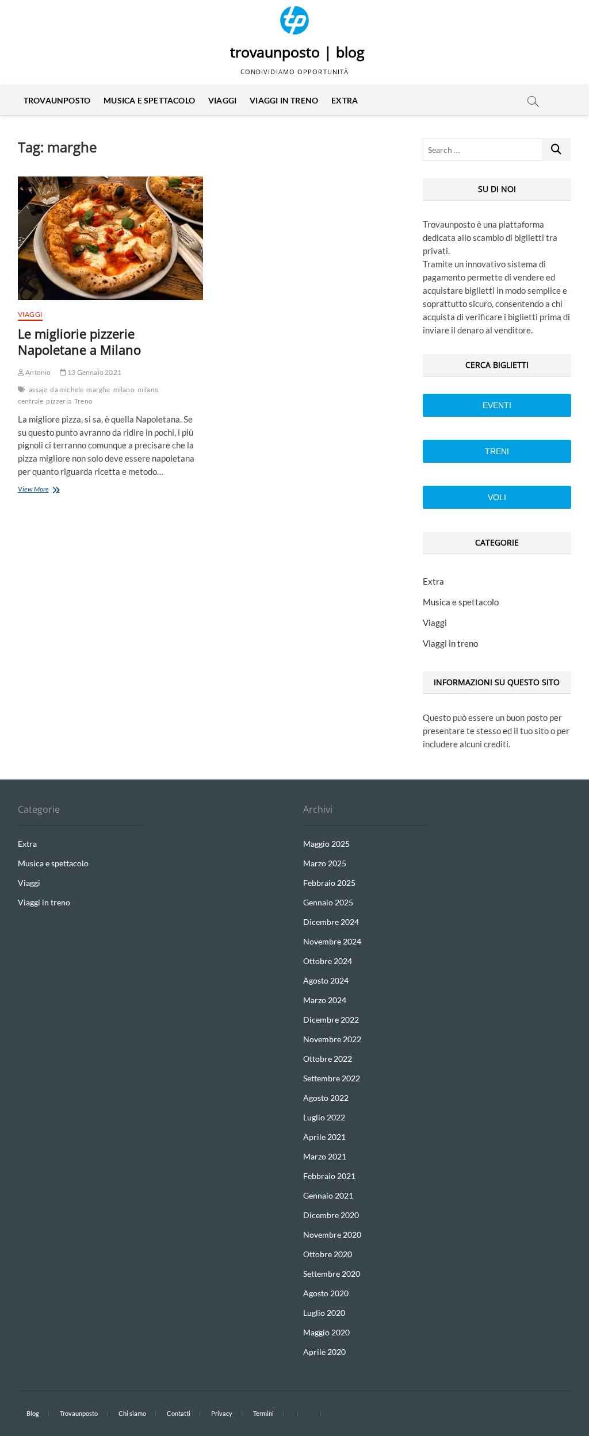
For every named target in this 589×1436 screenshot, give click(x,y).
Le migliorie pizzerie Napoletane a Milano (79, 341)
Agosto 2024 (326, 980)
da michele (66, 389)
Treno (83, 401)
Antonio (37, 372)
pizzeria (58, 401)
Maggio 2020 (326, 1332)
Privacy (221, 1413)
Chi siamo (132, 1413)
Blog (32, 1413)
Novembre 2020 (332, 1234)
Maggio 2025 (326, 843)
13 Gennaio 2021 (93, 372)
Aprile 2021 (324, 1137)
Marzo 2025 (324, 863)
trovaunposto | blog (297, 52)
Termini (263, 1413)
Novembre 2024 (332, 941)
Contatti (178, 1413)
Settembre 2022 (331, 1078)
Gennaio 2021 (328, 1195)
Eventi (497, 405)
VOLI (497, 497)
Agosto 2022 (326, 1098)
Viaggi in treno (284, 100)
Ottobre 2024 (327, 961)
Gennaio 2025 (328, 902)
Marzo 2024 (324, 1000)
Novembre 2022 (332, 1039)
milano (124, 389)
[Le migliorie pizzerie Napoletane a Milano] (110, 238)
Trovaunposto (57, 100)
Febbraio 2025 (329, 883)
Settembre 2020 (331, 1273)
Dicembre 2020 (331, 1215)
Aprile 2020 (324, 1352)
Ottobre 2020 (327, 1254)
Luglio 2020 (324, 1313)
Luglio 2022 (324, 1117)
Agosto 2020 (326, 1293)
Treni (497, 451)
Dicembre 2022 (331, 1019)
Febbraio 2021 (329, 1176)
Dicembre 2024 (331, 922)
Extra (344, 100)
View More (49, 490)
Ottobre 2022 (327, 1058)
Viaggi (222, 100)
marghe (98, 389)
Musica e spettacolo (149, 100)
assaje (38, 389)
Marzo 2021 (324, 1156)
